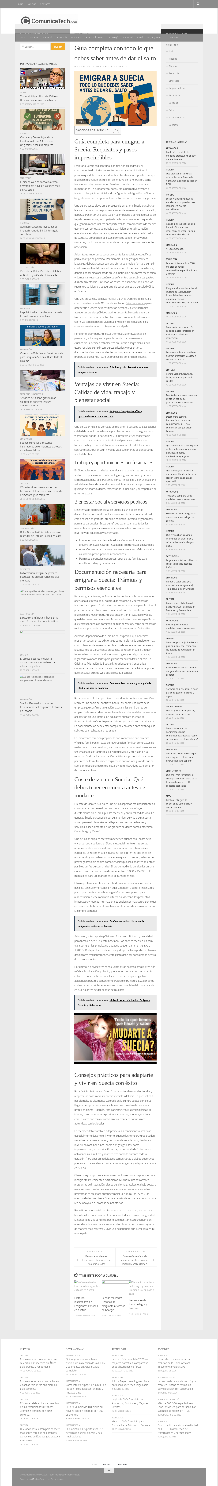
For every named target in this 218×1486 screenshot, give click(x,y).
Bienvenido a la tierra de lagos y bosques (138, 1304)
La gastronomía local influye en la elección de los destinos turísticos (181, 564)
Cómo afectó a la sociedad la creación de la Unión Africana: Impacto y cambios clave (174, 1363)
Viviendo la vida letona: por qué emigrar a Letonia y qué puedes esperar (182, 671)
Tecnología (113, 37)
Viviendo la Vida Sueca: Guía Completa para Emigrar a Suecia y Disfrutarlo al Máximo (41, 357)
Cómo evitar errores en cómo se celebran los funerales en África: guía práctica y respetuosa (38, 1363)
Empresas (76, 37)
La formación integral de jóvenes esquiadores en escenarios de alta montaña (39, 576)
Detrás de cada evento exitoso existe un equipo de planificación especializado (181, 399)
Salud (140, 37)
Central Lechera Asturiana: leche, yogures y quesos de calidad (179, 377)
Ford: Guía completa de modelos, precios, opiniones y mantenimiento (180, 156)
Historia (24, 133)
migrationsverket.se (87, 198)
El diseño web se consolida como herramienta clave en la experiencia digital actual (40, 185)
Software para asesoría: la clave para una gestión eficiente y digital (182, 693)
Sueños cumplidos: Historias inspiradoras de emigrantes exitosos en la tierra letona (41, 446)
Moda (23, 92)
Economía (61, 37)
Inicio (20, 3)
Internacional (73, 1355)
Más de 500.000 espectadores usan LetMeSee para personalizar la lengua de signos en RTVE (177, 1407)
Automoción (172, 148)
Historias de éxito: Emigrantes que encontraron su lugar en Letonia (181, 517)
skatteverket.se (136, 303)
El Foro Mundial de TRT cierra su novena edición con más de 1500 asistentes (85, 1410)
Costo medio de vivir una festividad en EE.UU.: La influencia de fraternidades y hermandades (178, 1429)
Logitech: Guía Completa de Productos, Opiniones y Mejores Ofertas (130, 1403)
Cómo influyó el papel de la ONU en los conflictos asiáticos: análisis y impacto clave (86, 1388)
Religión (170, 639)
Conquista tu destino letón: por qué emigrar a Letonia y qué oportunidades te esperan (181, 757)
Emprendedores (94, 37)
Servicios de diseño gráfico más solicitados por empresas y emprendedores (38, 401)
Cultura (24, 483)
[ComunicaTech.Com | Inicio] (49, 20)
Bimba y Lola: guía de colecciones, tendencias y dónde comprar (179, 804)
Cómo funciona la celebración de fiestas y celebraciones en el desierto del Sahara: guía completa (41, 491)
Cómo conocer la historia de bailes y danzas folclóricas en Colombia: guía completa (180, 607)
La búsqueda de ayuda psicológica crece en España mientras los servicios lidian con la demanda (177, 1385)
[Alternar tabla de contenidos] (114, 130)
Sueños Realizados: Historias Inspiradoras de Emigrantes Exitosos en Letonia (41, 707)
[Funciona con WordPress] (33, 1479)
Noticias (31, 3)
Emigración (26, 349)
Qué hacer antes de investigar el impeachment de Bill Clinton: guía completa (39, 230)
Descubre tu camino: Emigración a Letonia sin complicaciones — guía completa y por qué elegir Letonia (179, 424)
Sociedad (127, 37)
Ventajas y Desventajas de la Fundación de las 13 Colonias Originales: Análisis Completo (36, 141)
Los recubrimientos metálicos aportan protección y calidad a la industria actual (181, 356)
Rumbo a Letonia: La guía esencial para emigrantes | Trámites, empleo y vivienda (180, 585)
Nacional (47, 37)
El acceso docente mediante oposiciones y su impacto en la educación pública (37, 662)
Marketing (25, 178)
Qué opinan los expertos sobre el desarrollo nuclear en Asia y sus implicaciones (85, 1432)
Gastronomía (27, 267)
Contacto (45, 3)
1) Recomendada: (175, 248)
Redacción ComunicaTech (92, 66)
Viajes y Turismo (155, 37)
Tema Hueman (57, 1479)
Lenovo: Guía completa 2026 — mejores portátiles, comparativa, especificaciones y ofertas (130, 1363)
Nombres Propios (174, 707)
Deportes (25, 569)
